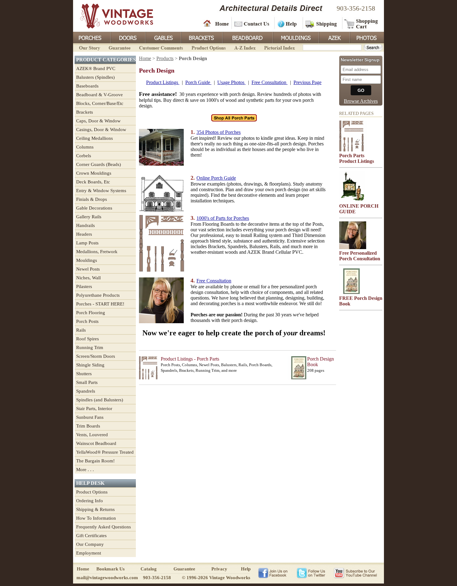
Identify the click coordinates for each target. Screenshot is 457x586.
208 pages (315, 370)
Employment (88, 553)
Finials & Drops (91, 199)
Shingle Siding (90, 364)
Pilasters (84, 286)
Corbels (83, 155)
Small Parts (87, 382)
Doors (127, 37)
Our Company (90, 544)
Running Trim (89, 347)
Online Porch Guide (216, 178)
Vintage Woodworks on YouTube (355, 572)
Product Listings (162, 82)
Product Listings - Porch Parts (190, 359)
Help (288, 23)
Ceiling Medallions (94, 138)
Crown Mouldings (93, 173)
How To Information (96, 518)
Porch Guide (198, 82)
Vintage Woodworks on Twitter (311, 572)
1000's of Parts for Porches (222, 218)
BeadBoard (247, 37)
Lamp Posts (87, 242)
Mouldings (295, 37)
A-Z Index (245, 47)
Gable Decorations (94, 208)
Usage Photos (231, 82)
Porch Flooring (90, 312)
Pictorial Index (279, 47)
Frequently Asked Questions (103, 526)
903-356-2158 (356, 8)
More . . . (85, 469)
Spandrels (85, 391)
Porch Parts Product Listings (356, 158)
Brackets (201, 37)
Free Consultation (270, 82)
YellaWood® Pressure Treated (105, 452)
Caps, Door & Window (98, 120)
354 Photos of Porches (218, 132)
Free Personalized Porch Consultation (359, 255)
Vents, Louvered (92, 434)
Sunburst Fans (90, 417)
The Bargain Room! (95, 460)
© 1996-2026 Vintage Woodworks (216, 577)
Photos (366, 37)
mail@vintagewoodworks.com (107, 577)
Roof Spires (87, 338)
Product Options (208, 47)
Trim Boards (88, 425)
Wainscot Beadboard (96, 443)
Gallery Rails (88, 216)
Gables (163, 37)
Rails (81, 330)
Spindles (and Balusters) (99, 399)
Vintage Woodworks (112, 15)
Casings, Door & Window (101, 129)
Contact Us (253, 23)
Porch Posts (87, 321)
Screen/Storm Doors (95, 356)
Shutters (84, 373)
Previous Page (307, 82)
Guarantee (119, 47)
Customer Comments (161, 47)
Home (216, 23)
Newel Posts (88, 269)
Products (164, 58)
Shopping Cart (361, 23)
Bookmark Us (110, 568)
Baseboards (87, 85)
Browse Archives (361, 101)
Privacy (219, 568)
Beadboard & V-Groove (99, 94)
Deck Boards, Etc (93, 181)
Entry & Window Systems (101, 190)
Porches (91, 37)
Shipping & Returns (95, 509)
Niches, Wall (88, 277)
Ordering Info (89, 500)
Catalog (149, 568)
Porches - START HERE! (100, 303)
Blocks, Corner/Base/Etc (99, 103)
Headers (84, 234)
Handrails (85, 225)
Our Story (88, 47)
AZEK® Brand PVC (95, 68)
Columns (85, 146)
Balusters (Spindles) (95, 77)
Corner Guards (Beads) (98, 164)
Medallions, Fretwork (97, 251)
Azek (333, 37)
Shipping (322, 23)
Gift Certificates (91, 535)
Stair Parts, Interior (94, 408)
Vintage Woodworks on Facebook (272, 572)
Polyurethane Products (98, 295)
